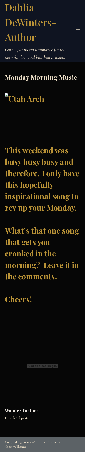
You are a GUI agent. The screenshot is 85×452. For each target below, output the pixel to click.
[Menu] (78, 31)
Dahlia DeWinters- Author (30, 22)
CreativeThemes (16, 447)
